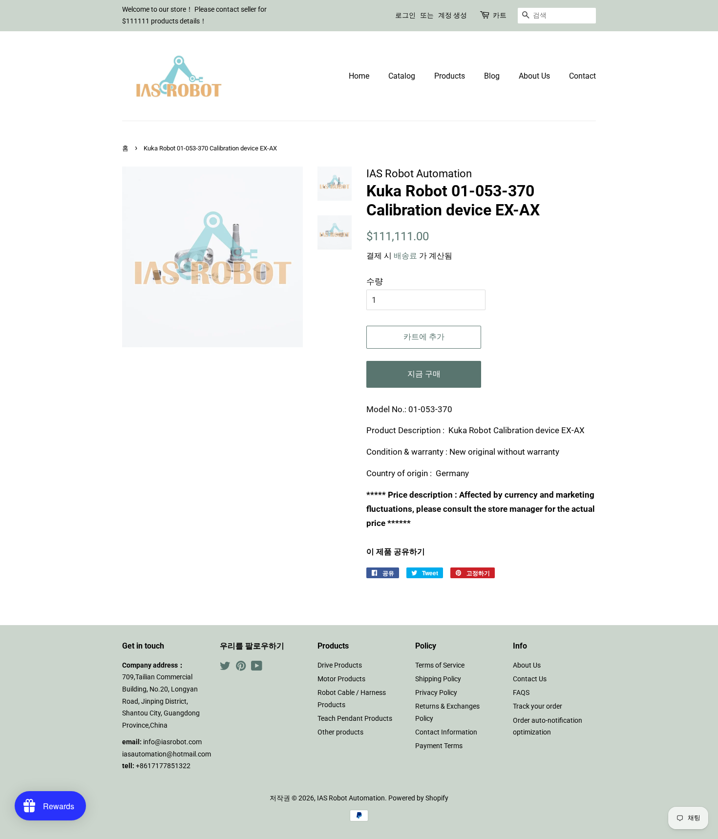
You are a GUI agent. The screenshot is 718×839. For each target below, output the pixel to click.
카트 (500, 15)
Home (359, 76)
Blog (492, 76)
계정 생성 (452, 15)
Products (449, 76)
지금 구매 (424, 373)
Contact (582, 76)
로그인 (405, 15)
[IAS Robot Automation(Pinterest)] (240, 668)
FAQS (521, 693)
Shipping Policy (438, 679)
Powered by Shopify (418, 798)
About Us (534, 76)
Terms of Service (440, 665)
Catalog (401, 76)
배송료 (405, 255)
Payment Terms (439, 746)
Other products (340, 732)
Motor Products (341, 679)
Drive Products (339, 665)
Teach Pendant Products (354, 718)
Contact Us (530, 679)
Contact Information (446, 732)
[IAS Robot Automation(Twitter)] (225, 668)
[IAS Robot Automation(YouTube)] (256, 668)
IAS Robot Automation (351, 798)
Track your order (537, 706)
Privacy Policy (436, 693)
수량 (374, 281)
